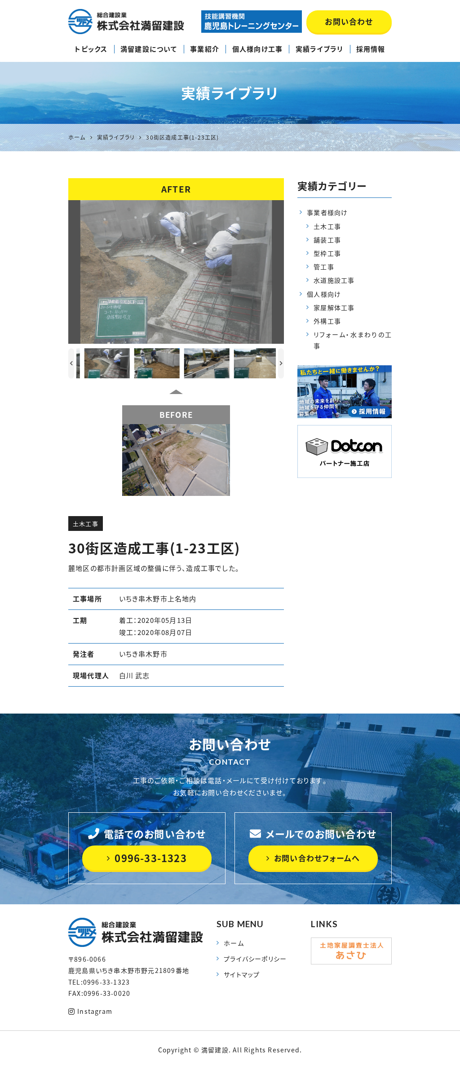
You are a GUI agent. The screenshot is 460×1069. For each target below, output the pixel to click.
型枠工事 (327, 253)
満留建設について (148, 49)
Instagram (94, 1011)
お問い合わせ (349, 21)
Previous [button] (71, 363)
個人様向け (324, 293)
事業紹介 (204, 49)
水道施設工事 (334, 280)
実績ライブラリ (319, 49)
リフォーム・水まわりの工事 (353, 340)
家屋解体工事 (334, 307)
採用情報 (370, 49)
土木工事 (85, 523)
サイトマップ (242, 974)
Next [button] (281, 363)
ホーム (234, 942)
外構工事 (327, 320)
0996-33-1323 (150, 857)
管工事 (324, 266)
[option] (176, 272)
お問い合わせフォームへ (317, 857)
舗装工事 (327, 239)
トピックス (91, 49)
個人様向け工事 (257, 49)
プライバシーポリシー (255, 958)
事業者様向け (327, 212)
